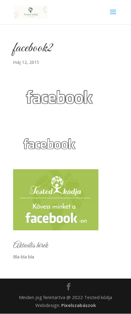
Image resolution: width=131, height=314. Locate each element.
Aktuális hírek (30, 245)
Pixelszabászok (78, 305)
